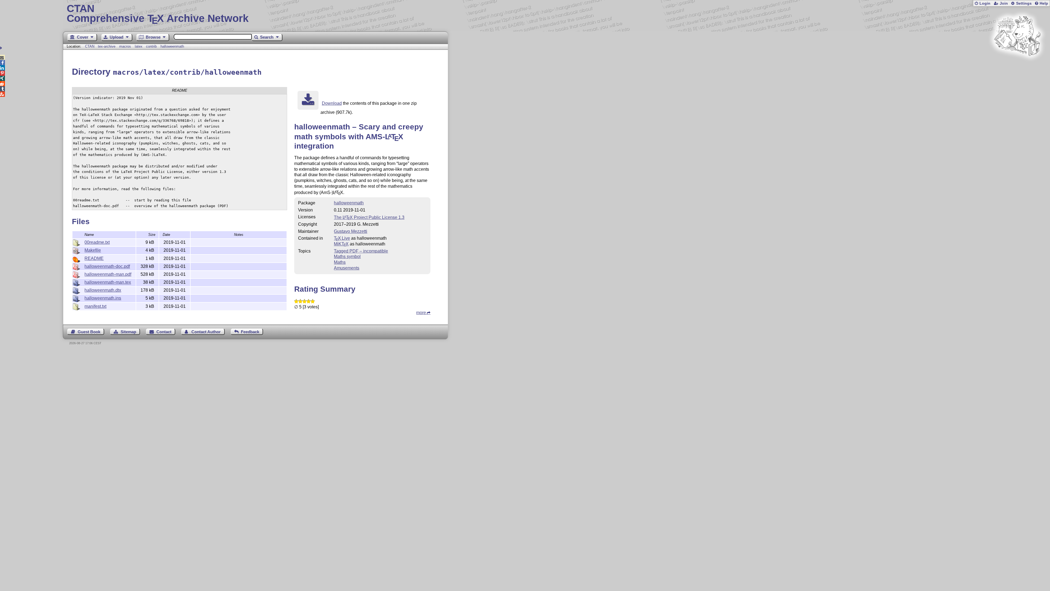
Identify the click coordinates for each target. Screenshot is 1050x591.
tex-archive (106, 46)
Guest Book (89, 331)
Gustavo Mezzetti (350, 231)
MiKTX (341, 244)
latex (138, 46)
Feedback (250, 331)
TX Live (342, 238)
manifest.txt (95, 306)
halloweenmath (172, 46)
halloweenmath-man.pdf (107, 274)
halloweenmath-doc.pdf (107, 266)
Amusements (346, 268)
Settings (1024, 3)
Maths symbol (347, 256)
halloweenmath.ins (102, 298)
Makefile (92, 250)
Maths (340, 262)
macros (125, 46)
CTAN (89, 46)
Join (1004, 3)
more (421, 312)
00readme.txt (97, 242)
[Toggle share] (1, 48)
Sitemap (128, 331)
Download (332, 103)
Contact (163, 331)
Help (1044, 3)
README (94, 258)
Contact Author (206, 331)
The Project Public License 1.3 (369, 217)
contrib (151, 46)
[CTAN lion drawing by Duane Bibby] (1017, 66)
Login (984, 3)
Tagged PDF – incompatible (361, 251)
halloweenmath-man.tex (107, 282)
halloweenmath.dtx (102, 290)
